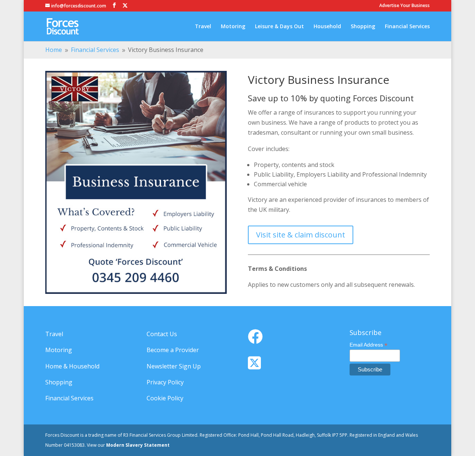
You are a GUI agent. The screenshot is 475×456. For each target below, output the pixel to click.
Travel (203, 27)
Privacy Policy (165, 382)
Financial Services (407, 27)
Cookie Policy (165, 398)
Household (327, 27)
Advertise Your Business (404, 6)
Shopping (363, 27)
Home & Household (72, 366)
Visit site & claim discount (300, 235)
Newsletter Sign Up (174, 366)
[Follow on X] (125, 5)
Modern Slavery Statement (138, 445)
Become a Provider (173, 350)
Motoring (233, 27)
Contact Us (162, 334)
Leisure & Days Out (279, 27)
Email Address (368, 344)
